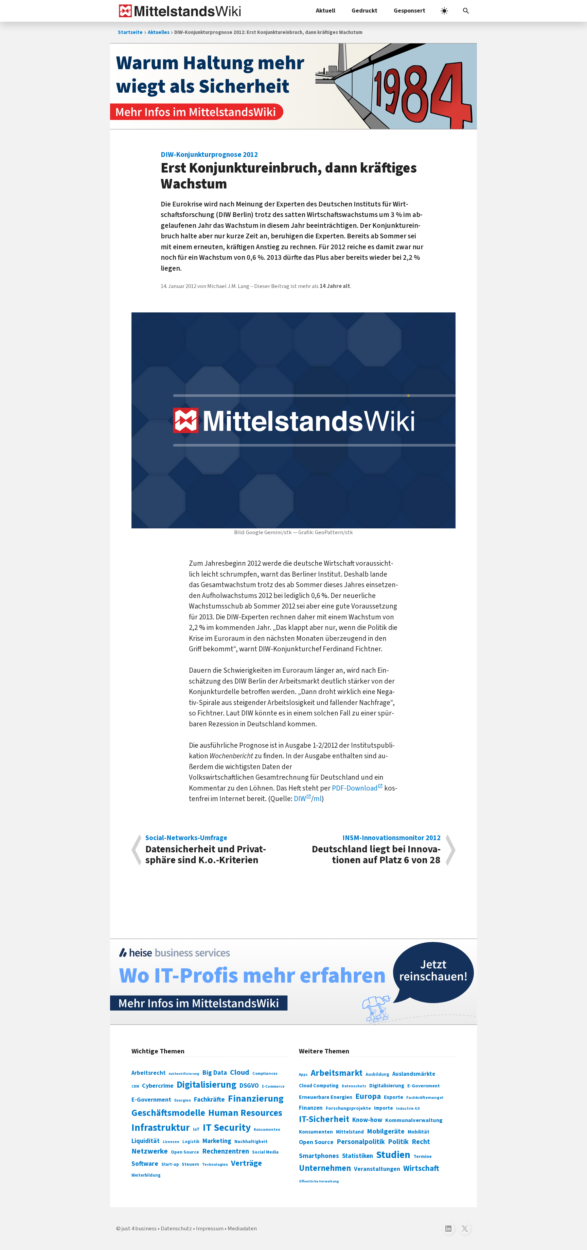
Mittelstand (350, 1132)
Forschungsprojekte (348, 1108)
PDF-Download (355, 788)
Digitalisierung (206, 1085)
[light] (444, 11)
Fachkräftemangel (424, 1097)
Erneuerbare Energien (325, 1097)
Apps (303, 1074)
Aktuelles (159, 32)
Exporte (393, 1097)
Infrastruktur (160, 1128)
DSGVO (249, 1085)
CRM (135, 1086)
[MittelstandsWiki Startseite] (178, 11)
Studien (393, 1155)
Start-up (170, 1164)
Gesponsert (409, 10)
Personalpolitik (361, 1142)
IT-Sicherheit (324, 1119)
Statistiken (357, 1156)
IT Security (227, 1128)
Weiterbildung (146, 1175)
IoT (196, 1129)
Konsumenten (267, 1130)
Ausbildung (377, 1074)
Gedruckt (364, 10)
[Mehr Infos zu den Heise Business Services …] (293, 982)
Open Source (185, 1152)
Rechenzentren (225, 1151)
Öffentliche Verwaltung (319, 1181)
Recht (421, 1142)
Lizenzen (171, 1141)
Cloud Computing (319, 1085)
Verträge (246, 1163)
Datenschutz (354, 1086)
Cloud (239, 1072)
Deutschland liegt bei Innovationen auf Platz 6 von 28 (376, 850)
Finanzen (311, 1108)
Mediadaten (242, 1229)
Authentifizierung (184, 1073)
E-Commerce (273, 1086)
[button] (466, 11)
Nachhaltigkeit (251, 1141)
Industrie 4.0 (408, 1108)
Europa (368, 1096)
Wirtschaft (421, 1168)
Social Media (265, 1152)
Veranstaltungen (377, 1169)
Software (144, 1164)
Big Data (214, 1072)
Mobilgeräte (386, 1131)
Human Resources (245, 1113)
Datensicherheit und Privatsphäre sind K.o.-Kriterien (205, 850)
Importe (383, 1108)
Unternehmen (325, 1168)
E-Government (151, 1099)
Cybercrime (158, 1085)
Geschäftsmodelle (168, 1113)
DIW (300, 799)
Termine (422, 1156)
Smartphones (319, 1156)
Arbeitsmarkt (336, 1073)
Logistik (190, 1142)
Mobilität (418, 1132)
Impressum (210, 1229)
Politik (398, 1142)
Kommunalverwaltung (414, 1120)
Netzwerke (149, 1151)
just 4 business (139, 1229)
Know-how (367, 1120)
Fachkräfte (209, 1099)
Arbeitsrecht (148, 1073)
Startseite (130, 32)
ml (318, 799)
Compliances (265, 1073)
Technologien (215, 1164)
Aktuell (325, 10)
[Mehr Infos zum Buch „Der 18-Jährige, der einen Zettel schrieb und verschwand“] (293, 86)
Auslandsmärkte (413, 1074)
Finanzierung (256, 1098)
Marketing (216, 1141)
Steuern (190, 1164)
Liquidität (145, 1141)
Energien (182, 1100)
